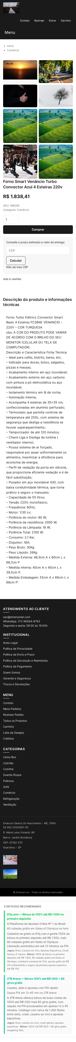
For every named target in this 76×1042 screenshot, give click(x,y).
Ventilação (9, 804)
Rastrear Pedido (13, 714)
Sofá (6, 786)
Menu (10, 32)
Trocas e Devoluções (16, 684)
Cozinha (8, 769)
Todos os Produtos (15, 720)
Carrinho (8, 726)
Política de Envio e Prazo (18, 654)
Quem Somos (11, 672)
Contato (8, 703)
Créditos (8, 738)
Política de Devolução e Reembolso (25, 660)
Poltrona (8, 781)
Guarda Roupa (12, 774)
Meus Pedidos (12, 708)
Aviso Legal (10, 642)
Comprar (38, 229)
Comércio (13, 50)
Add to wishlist (12, 279)
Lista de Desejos (13, 732)
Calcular (16, 260)
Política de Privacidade (17, 648)
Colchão (8, 763)
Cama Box (9, 757)
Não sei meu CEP (17, 267)
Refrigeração (11, 798)
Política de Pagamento (17, 666)
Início (10, 45)
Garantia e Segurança (17, 678)
